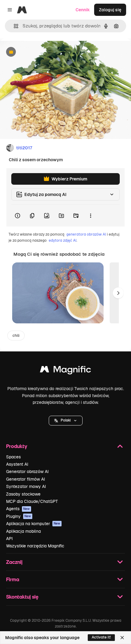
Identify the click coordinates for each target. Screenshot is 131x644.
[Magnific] (65, 370)
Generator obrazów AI (27, 471)
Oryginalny (42, 52)
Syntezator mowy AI (26, 486)
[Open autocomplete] (13, 26)
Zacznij (14, 562)
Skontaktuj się (22, 596)
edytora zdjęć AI (62, 240)
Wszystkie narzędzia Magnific (35, 546)
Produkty (16, 446)
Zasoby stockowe (23, 494)
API (9, 538)
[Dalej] (118, 292)
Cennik (83, 9)
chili (15, 335)
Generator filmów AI (25, 479)
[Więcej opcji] (90, 215)
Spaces (13, 457)
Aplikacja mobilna (23, 531)
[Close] (122, 637)
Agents (18, 508)
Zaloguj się (110, 9)
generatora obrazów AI (86, 234)
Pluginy (18, 516)
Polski (66, 420)
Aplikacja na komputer (33, 523)
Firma (12, 579)
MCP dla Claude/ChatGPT (32, 501)
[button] (66, 420)
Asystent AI (17, 464)
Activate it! (101, 637)
